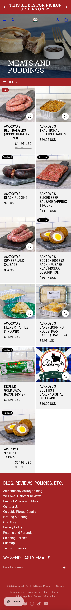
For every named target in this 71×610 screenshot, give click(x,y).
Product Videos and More (20, 501)
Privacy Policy (13, 527)
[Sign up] (64, 567)
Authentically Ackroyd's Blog (22, 491)
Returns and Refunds (17, 533)
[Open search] (13, 19)
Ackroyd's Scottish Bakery (28, 586)
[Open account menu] (57, 19)
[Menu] (4, 19)
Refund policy (17, 592)
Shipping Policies (15, 538)
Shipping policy (23, 596)
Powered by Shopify (53, 586)
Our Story (9, 522)
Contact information (45, 596)
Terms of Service (14, 548)
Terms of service (52, 592)
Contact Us (10, 506)
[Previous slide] (4, 7)
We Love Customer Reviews (22, 496)
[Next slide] (66, 7)
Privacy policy (34, 592)
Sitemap (9, 543)
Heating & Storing (15, 517)
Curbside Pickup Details (19, 512)
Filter (12, 82)
